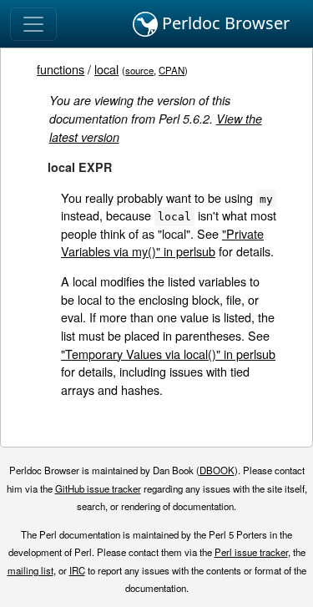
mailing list (30, 570)
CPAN (171, 70)
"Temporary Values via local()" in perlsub (168, 353)
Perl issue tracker (251, 552)
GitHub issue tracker (98, 488)
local (106, 69)
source (139, 70)
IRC (77, 570)
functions (60, 69)
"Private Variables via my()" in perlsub (162, 243)
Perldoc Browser (224, 23)
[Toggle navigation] (33, 24)
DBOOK (217, 470)
